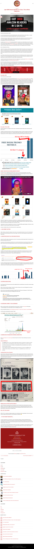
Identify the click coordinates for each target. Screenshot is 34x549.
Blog (1, 466)
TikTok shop (12, 44)
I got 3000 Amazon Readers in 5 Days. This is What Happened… (12, 519)
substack (13, 425)
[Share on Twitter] (16, 450)
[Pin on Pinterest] (19, 450)
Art (1, 465)
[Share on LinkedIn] (20, 450)
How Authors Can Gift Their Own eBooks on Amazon (10, 492)
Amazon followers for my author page (7, 337)
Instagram (24, 78)
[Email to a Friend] (17, 450)
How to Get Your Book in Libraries (8, 495)
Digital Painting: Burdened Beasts (8, 497)
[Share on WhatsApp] (13, 450)
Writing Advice (3, 471)
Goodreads (24, 306)
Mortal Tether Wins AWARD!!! (27, 455)
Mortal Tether (24, 453)
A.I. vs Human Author (5, 455)
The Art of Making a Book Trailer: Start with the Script (11, 500)
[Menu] (32, 3)
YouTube (29, 78)
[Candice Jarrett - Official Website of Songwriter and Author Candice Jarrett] (17, 3)
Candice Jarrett (21, 13)
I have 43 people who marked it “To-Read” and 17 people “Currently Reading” (20, 309)
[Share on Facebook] (14, 450)
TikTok (18, 78)
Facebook (21, 78)
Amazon (16, 43)
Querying (2, 469)
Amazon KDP (20, 453)
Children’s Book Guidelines (7, 489)
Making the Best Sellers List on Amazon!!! (9, 484)
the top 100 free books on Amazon (13, 60)
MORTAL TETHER (3, 173)
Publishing (17, 8)
